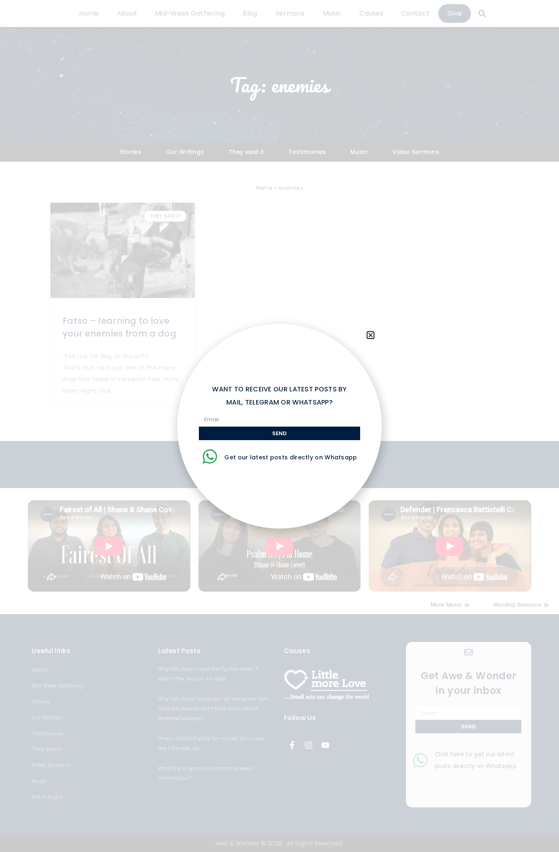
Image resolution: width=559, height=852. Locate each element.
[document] (279, 426)
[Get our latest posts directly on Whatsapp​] (210, 456)
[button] (370, 335)
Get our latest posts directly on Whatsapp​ (290, 457)
